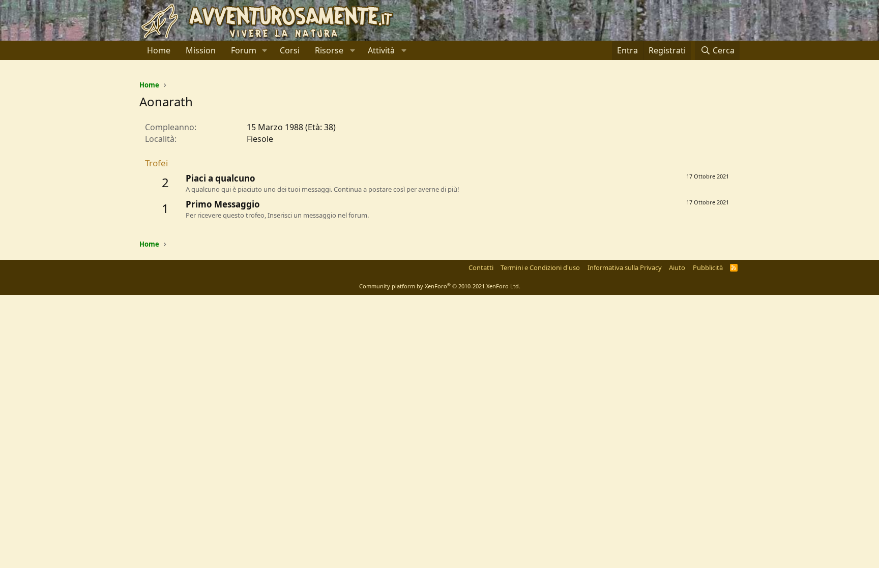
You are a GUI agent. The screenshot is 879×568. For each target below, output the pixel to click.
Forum (243, 50)
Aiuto (677, 267)
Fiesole (260, 138)
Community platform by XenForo (439, 286)
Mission (201, 50)
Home (158, 50)
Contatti (480, 267)
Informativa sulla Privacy (625, 267)
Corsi (290, 50)
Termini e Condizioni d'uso (540, 267)
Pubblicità (708, 267)
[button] (264, 50)
